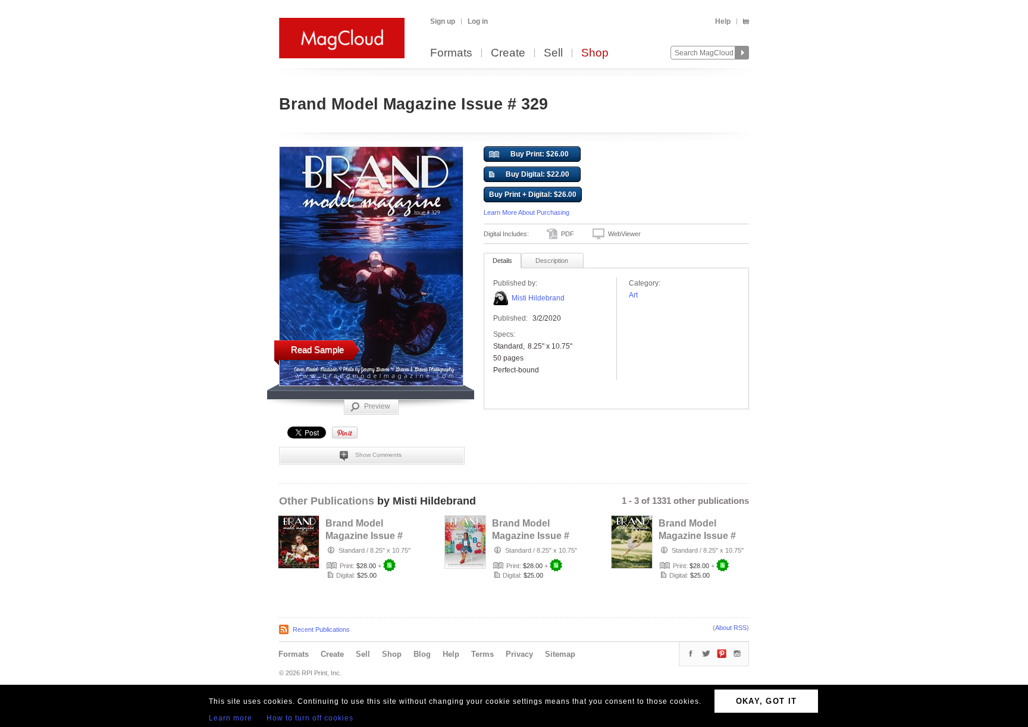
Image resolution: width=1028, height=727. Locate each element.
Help (723, 21)
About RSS (731, 627)
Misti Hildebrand (538, 298)
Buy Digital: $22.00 (537, 174)
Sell (553, 53)
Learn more (230, 718)
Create (508, 53)
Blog (422, 654)
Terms (482, 654)
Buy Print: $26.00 (539, 154)
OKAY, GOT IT (766, 701)
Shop (595, 53)
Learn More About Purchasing (526, 212)
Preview (377, 406)
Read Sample (317, 349)
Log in (478, 21)
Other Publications (326, 501)
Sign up (442, 21)
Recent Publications (321, 629)
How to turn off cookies (310, 718)
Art (633, 295)
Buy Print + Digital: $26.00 (532, 194)
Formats (451, 53)
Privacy (519, 654)
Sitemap (560, 654)
